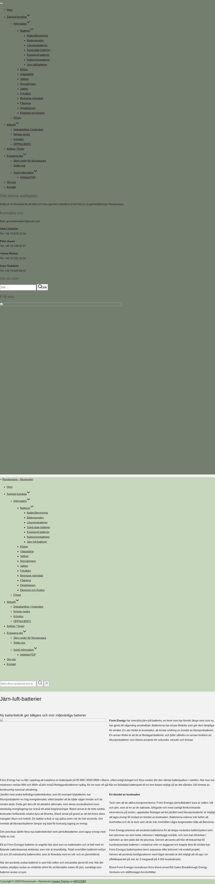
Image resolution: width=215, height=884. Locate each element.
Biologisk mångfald (31, 98)
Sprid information (23, 172)
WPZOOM (79, 881)
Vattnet (24, 79)
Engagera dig (15, 155)
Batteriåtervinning (37, 35)
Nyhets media (21, 134)
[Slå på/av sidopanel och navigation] (1, 689)
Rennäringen (28, 84)
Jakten (24, 88)
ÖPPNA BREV (22, 144)
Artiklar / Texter (15, 148)
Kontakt (11, 187)
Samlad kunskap (17, 16)
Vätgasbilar (27, 74)
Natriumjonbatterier (38, 59)
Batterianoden (35, 40)
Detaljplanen (27, 108)
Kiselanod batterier (38, 54)
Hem (9, 9)
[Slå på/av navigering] (1, 3)
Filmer (17, 117)
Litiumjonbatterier (37, 45)
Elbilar (24, 69)
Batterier (25, 30)
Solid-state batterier (38, 50)
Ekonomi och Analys (32, 113)
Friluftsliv (25, 93)
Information (20, 23)
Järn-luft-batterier (37, 64)
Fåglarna (25, 103)
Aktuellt (11, 124)
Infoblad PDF (28, 177)
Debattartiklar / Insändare (28, 129)
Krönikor (18, 139)
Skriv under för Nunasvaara (29, 160)
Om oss (11, 182)
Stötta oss (19, 165)
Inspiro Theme (60, 881)
